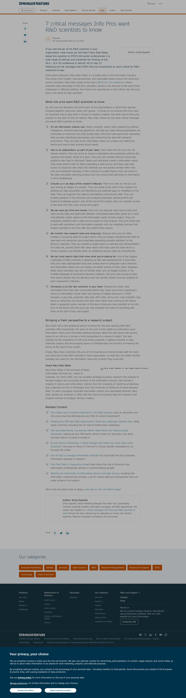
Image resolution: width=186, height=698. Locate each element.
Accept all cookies (26, 690)
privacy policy (24, 677)
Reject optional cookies (60, 690)
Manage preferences (19, 683)
